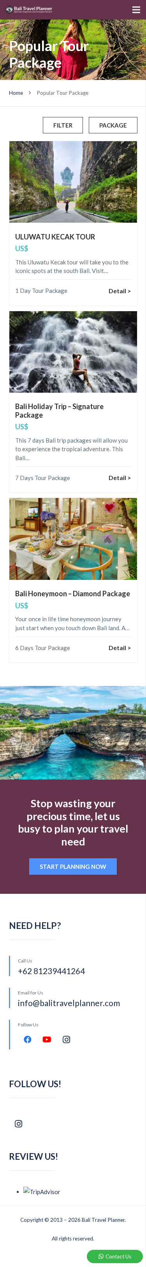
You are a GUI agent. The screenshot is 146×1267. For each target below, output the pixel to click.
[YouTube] (47, 1039)
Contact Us (118, 1256)
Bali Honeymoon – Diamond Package (72, 593)
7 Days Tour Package (42, 477)
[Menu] (136, 9)
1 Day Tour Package (41, 290)
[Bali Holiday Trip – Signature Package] (73, 352)
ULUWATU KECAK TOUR (55, 236)
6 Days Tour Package (42, 647)
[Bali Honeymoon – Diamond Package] (73, 538)
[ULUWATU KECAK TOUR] (73, 182)
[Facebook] (27, 1039)
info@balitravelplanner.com (69, 1003)
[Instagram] (66, 1039)
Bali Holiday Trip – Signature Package (59, 410)
